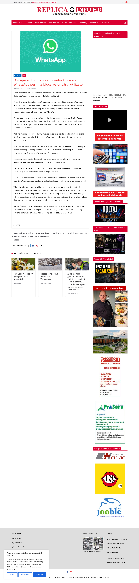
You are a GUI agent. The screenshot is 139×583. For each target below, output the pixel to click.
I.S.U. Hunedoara (16, 538)
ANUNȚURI (105, 23)
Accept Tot (39, 574)
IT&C (24, 75)
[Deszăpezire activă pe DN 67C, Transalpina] (50, 259)
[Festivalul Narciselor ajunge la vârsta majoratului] (23, 259)
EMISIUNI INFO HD (68, 23)
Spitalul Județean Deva (18, 547)
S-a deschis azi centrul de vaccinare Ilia (70, 233)
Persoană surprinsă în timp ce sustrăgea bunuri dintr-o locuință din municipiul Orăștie (31, 236)
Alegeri (12, 574)
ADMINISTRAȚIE (40, 23)
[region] (26, 564)
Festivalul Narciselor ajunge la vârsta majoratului (23, 276)
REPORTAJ (83, 23)
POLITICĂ (29, 23)
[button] (76, 22)
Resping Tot (25, 574)
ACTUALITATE (17, 23)
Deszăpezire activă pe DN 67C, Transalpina (49, 276)
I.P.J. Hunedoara (16, 543)
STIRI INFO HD (54, 23)
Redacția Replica (31, 89)
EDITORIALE (94, 23)
